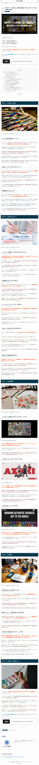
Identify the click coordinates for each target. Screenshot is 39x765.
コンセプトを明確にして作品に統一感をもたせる (14, 79)
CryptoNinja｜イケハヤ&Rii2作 (11, 90)
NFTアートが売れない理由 (10, 72)
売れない (14, 730)
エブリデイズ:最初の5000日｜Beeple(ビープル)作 (15, 87)
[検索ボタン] (38, 1)
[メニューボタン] (1, 1)
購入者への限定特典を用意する (12, 84)
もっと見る (19, 94)
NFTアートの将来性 (8, 92)
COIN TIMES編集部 (7, 746)
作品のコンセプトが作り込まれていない (13, 74)
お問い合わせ (29, 761)
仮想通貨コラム (7, 11)
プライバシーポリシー (22, 761)
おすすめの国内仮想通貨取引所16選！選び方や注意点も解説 (22, 61)
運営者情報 (13, 761)
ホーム (9, 761)
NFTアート (10, 730)
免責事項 (17, 761)
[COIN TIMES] (19, 1)
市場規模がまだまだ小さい (11, 76)
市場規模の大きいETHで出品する (12, 80)
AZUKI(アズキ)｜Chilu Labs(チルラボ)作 (13, 89)
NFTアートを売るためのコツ (10, 77)
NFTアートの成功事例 (9, 86)
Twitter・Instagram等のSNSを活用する (13, 83)
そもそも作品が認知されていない (12, 73)
